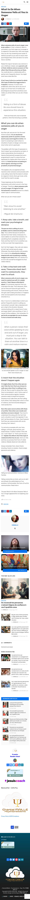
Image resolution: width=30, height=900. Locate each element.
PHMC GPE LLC (23, 893)
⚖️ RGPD (10, 896)
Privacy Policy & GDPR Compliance (10, 816)
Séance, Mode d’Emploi (21, 896)
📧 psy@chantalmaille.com (8, 837)
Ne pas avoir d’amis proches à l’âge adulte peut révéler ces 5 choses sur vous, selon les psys (20, 617)
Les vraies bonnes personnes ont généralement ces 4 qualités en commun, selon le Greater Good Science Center (20, 685)
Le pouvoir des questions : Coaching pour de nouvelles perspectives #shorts (17, 704)
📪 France (3, 839)
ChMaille (8, 19)
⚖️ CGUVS (4, 896)
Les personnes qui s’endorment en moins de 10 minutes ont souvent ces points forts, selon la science (20, 671)
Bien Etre (3, 6)
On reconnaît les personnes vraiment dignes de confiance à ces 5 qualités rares (13, 605)
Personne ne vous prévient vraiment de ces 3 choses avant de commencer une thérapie (18, 729)
